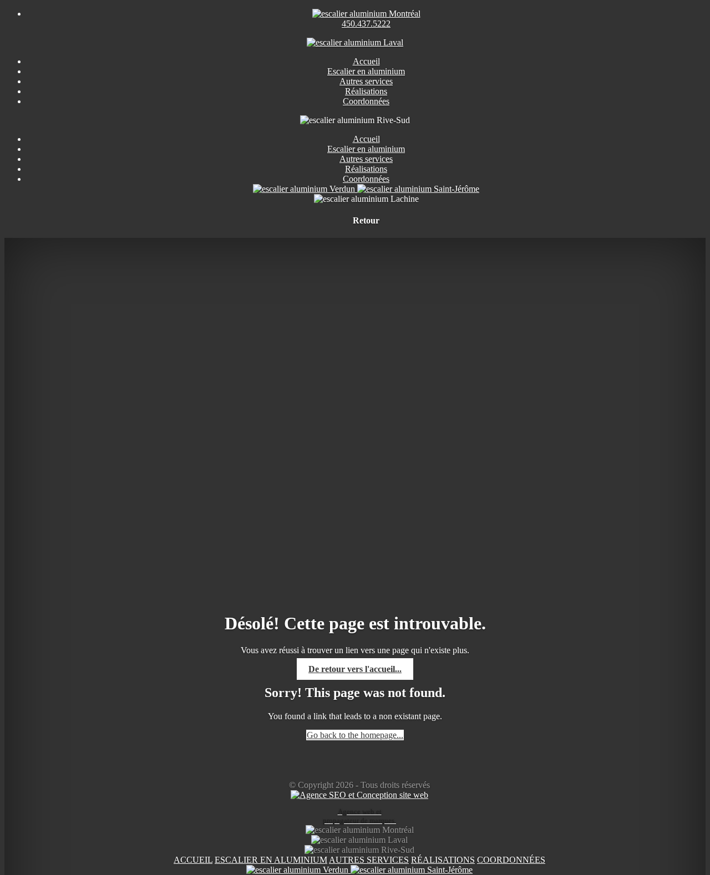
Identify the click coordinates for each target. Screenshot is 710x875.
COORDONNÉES (511, 859)
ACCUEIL (193, 859)
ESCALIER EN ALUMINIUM (271, 859)
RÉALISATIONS (443, 859)
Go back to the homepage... (355, 735)
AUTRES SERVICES (369, 859)
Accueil (366, 139)
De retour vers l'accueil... (355, 669)
